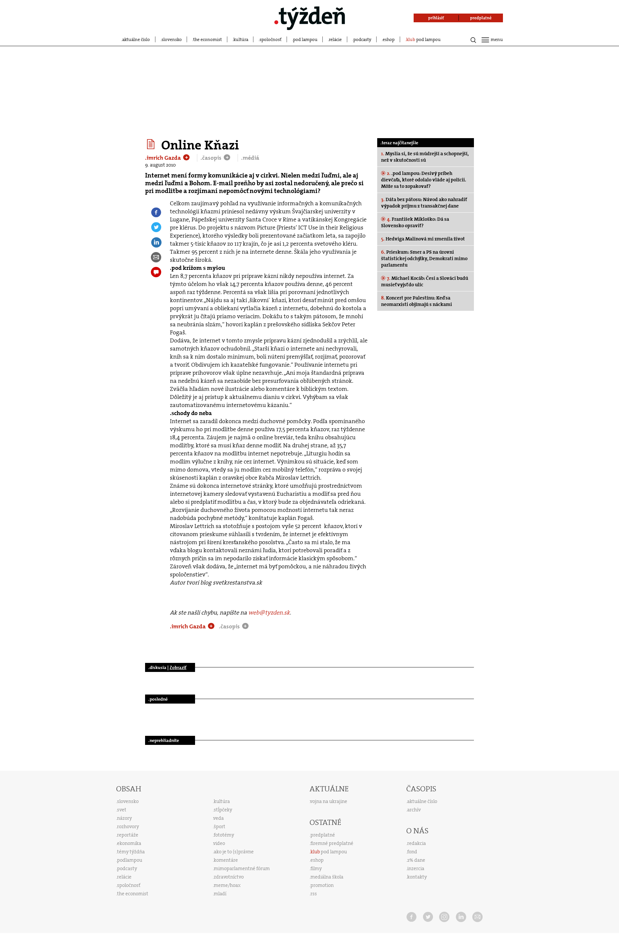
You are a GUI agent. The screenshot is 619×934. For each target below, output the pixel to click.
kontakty (417, 877)
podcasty (362, 39)
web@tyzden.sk (269, 612)
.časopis (212, 158)
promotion (322, 885)
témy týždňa (131, 851)
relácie (335, 39)
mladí (220, 893)
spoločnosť (270, 39)
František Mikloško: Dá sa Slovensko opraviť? (415, 222)
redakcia (416, 843)
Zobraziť (178, 667)
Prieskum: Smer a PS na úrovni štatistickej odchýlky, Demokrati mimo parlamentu (424, 258)
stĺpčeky (223, 810)
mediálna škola (326, 877)
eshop (389, 39)
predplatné (322, 835)
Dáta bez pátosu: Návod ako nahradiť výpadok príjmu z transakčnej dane (424, 202)
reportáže (127, 835)
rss (313, 893)
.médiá (250, 158)
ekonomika (129, 843)
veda (218, 818)
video (219, 843)
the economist (207, 39)
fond (412, 851)
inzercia (415, 868)
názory (124, 818)
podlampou (129, 860)
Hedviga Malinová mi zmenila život (423, 239)
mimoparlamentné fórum (242, 868)
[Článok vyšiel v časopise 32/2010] (151, 144)
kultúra (240, 39)
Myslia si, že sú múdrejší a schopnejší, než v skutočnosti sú (425, 156)
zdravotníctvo (229, 877)
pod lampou (305, 39)
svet (121, 810)
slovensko (172, 39)
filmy (316, 868)
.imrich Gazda (163, 158)
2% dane (416, 860)
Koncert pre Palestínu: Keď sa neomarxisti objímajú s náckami (416, 301)
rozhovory (128, 826)
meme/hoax (227, 885)
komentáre (226, 860)
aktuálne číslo (136, 39)
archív (414, 810)
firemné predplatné (331, 843)
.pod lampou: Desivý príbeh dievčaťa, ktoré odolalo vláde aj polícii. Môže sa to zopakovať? (423, 179)
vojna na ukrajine (328, 801)
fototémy (224, 835)
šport (219, 826)
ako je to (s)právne (234, 851)
